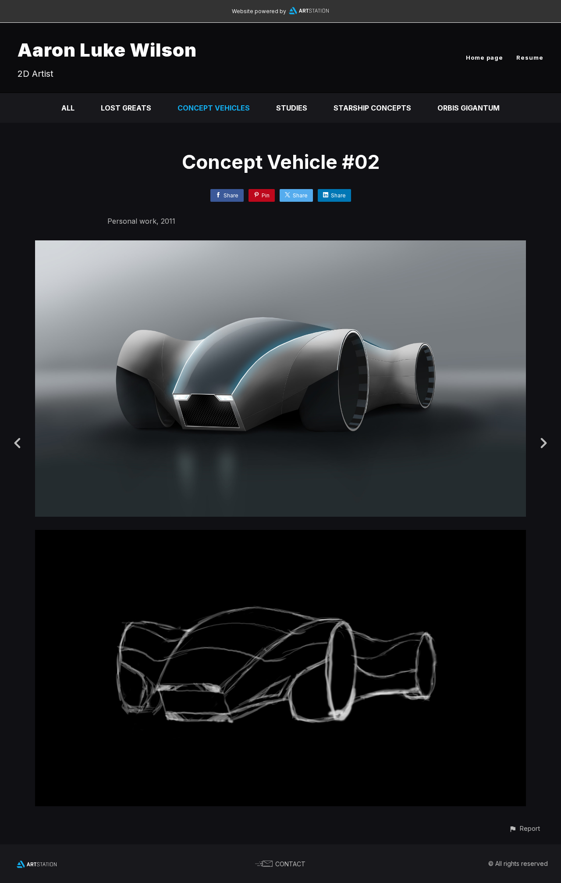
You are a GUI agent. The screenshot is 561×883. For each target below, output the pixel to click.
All (68, 108)
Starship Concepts (372, 108)
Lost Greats (126, 108)
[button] (524, 828)
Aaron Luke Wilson (107, 50)
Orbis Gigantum (468, 108)
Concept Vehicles (214, 108)
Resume (529, 57)
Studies (291, 108)
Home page (484, 57)
